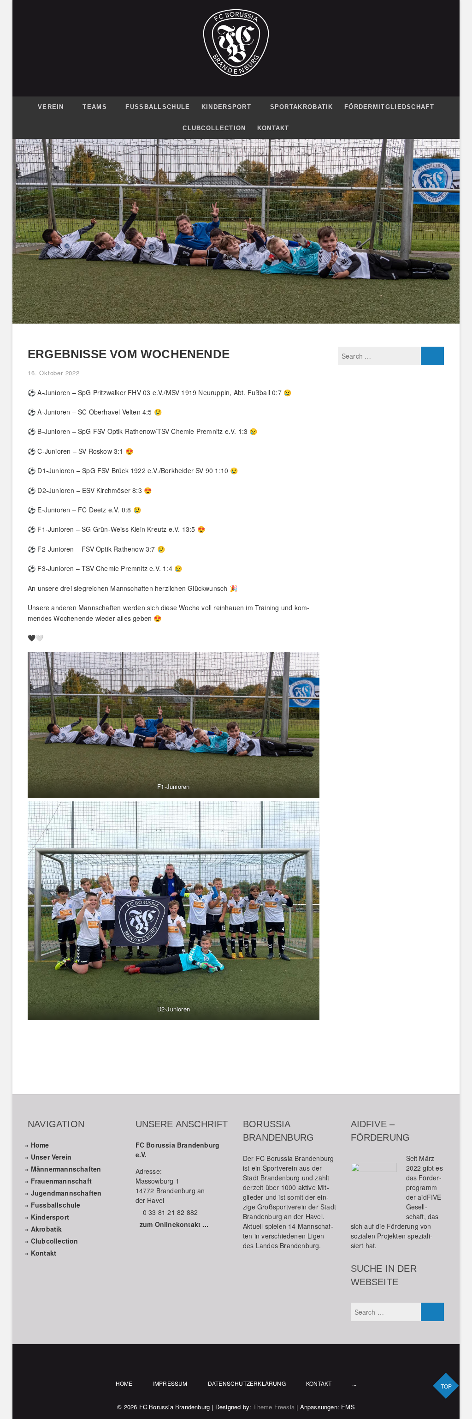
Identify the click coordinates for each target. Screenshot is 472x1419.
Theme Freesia (274, 1406)
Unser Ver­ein (51, 1156)
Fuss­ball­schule (56, 1204)
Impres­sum (170, 1383)
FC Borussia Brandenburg (174, 1406)
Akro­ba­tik (46, 1228)
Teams (95, 106)
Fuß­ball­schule (157, 106)
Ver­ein (51, 106)
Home (40, 1144)
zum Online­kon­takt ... (174, 1224)
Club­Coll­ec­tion (214, 128)
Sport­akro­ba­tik (301, 106)
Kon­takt (273, 128)
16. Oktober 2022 (54, 372)
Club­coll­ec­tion (54, 1240)
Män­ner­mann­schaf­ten (66, 1168)
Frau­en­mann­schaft (61, 1180)
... (354, 1383)
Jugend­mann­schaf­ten (66, 1192)
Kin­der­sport (226, 106)
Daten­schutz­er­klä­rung (247, 1383)
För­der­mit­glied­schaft (389, 106)
